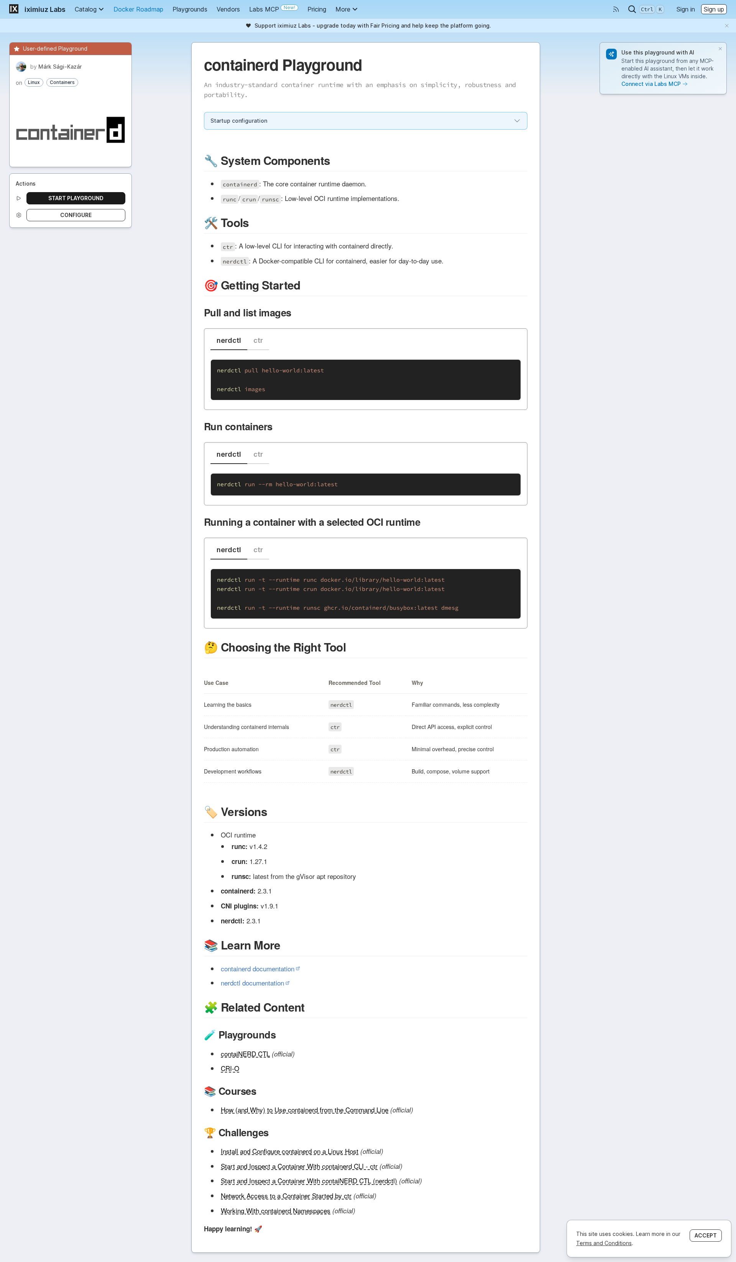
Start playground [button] (76, 198)
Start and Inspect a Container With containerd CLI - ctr (299, 1166)
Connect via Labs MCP (651, 84)
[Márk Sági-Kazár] (21, 66)
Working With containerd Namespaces (275, 1210)
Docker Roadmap (138, 9)
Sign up (714, 9)
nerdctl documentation (252, 982)
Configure (76, 215)
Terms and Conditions (604, 1243)
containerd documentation (257, 968)
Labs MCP (272, 9)
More (342, 9)
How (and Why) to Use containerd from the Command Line (304, 1109)
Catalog (86, 9)
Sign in (686, 9)
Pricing (316, 9)
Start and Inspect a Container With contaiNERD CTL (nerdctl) (309, 1180)
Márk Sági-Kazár (60, 66)
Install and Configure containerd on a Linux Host (289, 1151)
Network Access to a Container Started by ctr (286, 1195)
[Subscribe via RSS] (616, 9)
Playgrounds (189, 9)
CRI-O (230, 1068)
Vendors (228, 9)
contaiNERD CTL (245, 1053)
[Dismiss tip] (720, 49)
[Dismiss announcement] (726, 25)
